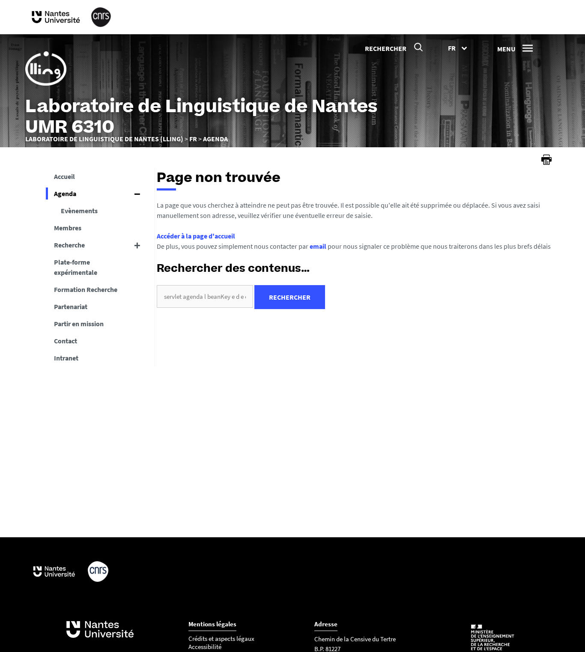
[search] (205, 296)
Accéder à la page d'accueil (196, 236)
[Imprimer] (546, 160)
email (318, 246)
